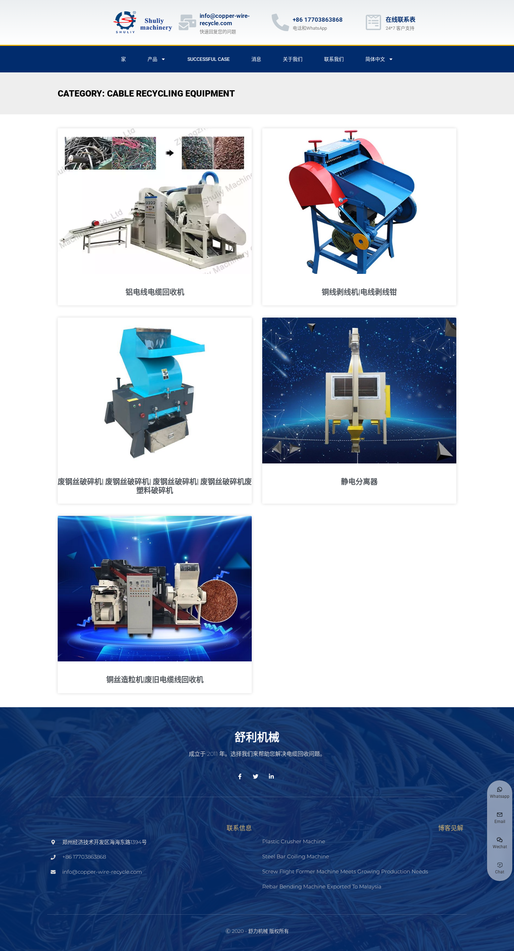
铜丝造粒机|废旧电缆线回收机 (155, 679)
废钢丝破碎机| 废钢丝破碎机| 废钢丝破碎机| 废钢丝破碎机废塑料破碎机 (155, 486)
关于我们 (292, 59)
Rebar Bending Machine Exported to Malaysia (321, 886)
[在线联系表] (373, 22)
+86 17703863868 (318, 19)
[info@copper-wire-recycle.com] (187, 22)
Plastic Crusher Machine (293, 841)
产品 (152, 59)
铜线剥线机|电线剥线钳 (359, 292)
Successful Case (208, 59)
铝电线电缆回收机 (155, 292)
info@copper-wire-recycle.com (225, 19)
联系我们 (334, 59)
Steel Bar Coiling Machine (295, 856)
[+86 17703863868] (280, 22)
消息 (256, 59)
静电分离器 (359, 481)
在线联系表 (400, 19)
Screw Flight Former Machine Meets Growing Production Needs (345, 871)
